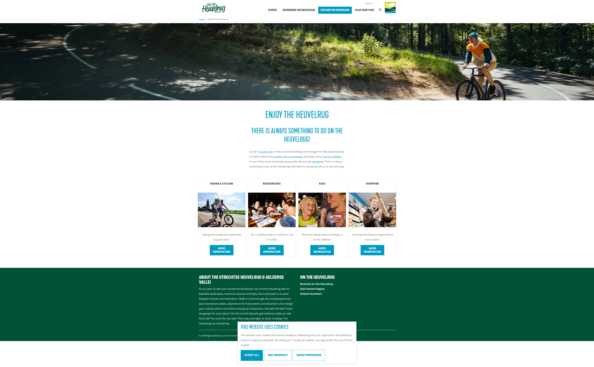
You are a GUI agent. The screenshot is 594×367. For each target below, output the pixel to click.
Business (368, 3)
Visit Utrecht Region (312, 289)
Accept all (251, 355)
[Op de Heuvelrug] (390, 8)
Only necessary (278, 355)
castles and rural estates (288, 156)
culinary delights (332, 156)
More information (221, 250)
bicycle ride (266, 151)
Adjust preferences (309, 355)
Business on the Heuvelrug (316, 284)
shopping (317, 161)
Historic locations (311, 294)
